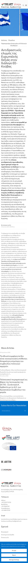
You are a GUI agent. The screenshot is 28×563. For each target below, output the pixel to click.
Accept (14, 550)
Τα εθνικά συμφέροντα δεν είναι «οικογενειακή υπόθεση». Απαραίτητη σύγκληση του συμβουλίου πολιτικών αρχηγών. (13, 361)
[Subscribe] (25, 410)
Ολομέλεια (11, 40)
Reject (14, 555)
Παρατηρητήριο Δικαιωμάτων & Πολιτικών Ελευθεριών (14, 44)
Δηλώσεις (4, 40)
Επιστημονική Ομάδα (7, 534)
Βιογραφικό (4, 532)
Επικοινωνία (5, 537)
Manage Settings (14, 559)
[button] (23, 5)
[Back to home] (11, 5)
